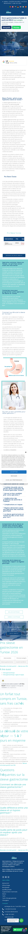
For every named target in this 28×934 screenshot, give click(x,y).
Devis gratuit (6, 27)
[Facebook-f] (3, 877)
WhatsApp (16, 27)
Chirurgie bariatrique (9, 672)
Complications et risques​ (13, 504)
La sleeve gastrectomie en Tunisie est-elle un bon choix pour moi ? (13, 515)
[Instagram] (8, 877)
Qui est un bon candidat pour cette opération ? (12, 494)
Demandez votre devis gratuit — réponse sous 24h (14, 666)
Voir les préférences (14, 480)
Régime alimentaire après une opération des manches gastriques (13, 509)
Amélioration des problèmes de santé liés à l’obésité (12, 499)
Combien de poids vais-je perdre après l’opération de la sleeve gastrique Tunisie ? (13, 488)
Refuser (14, 476)
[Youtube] (6, 877)
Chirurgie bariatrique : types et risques (13, 674)
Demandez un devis (23, 244)
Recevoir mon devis (21, 929)
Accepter (14, 472)
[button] (26, 452)
